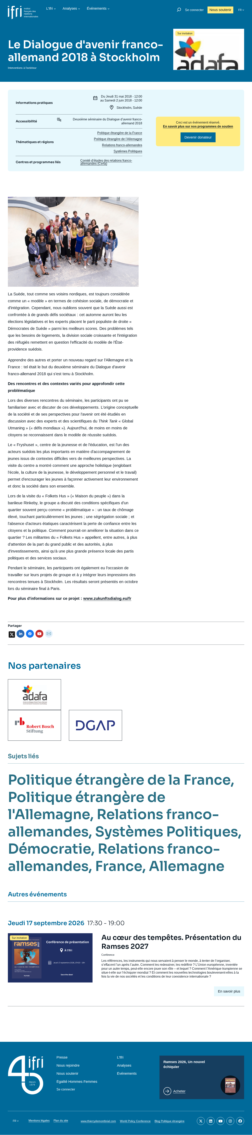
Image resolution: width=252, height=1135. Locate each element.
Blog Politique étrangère (169, 1121)
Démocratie (49, 849)
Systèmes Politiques (128, 151)
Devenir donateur (198, 137)
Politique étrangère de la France (119, 133)
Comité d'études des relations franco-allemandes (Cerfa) (106, 162)
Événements (97, 8)
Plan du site (61, 1120)
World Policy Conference (135, 1121)
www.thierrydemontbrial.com (98, 1121)
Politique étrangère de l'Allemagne (118, 139)
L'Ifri (49, 8)
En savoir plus (229, 991)
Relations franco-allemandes (122, 145)
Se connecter (194, 10)
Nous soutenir (220, 10)
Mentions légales (39, 1120)
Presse (62, 1057)
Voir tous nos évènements (37, 31)
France (118, 866)
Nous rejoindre (68, 1065)
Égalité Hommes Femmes (77, 1082)
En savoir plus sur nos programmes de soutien (198, 126)
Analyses (70, 8)
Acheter (179, 1091)
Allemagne (186, 866)
